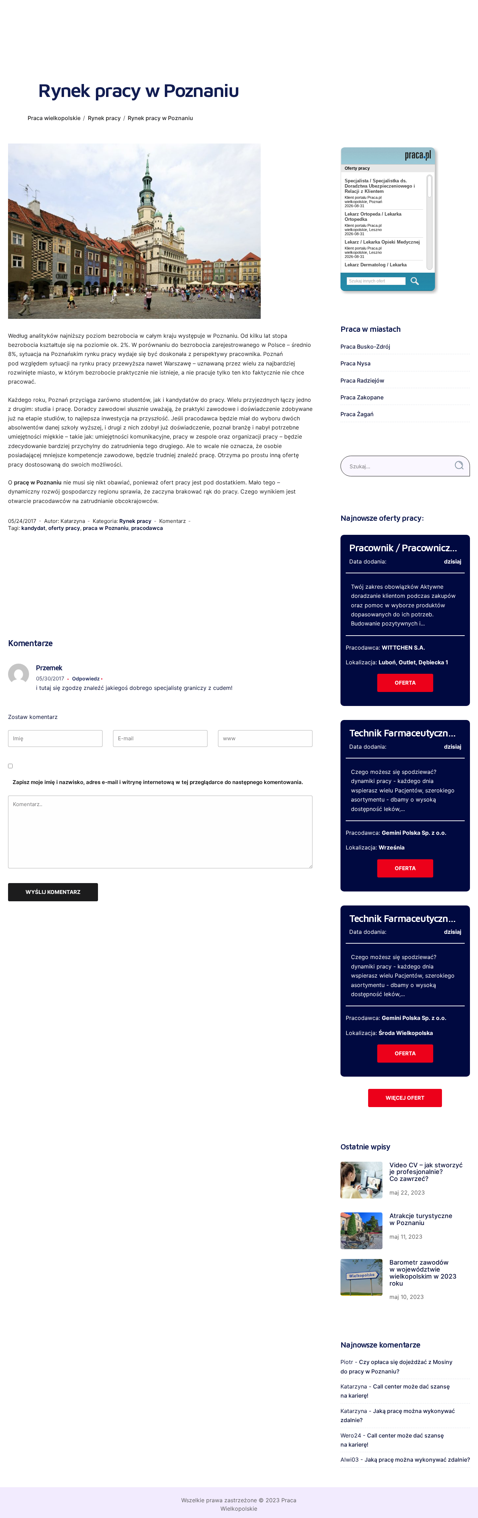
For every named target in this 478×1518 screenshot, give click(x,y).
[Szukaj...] (459, 465)
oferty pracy (64, 528)
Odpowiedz (86, 678)
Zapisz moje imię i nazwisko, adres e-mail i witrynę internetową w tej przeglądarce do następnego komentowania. (158, 782)
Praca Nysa (355, 363)
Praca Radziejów (362, 380)
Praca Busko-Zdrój (365, 346)
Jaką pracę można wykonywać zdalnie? (417, 1459)
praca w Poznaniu (105, 528)
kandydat (33, 528)
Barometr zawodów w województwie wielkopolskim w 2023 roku (423, 1273)
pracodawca (147, 528)
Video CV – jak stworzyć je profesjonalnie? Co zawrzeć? (426, 1172)
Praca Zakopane (362, 397)
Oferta (405, 682)
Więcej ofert (405, 1097)
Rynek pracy (104, 117)
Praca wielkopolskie (54, 117)
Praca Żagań (357, 414)
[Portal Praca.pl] (418, 155)
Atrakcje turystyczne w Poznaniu (420, 1219)
